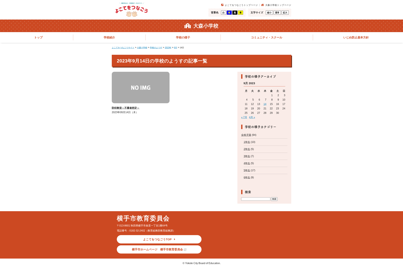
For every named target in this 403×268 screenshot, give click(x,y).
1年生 (247, 142)
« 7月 (244, 117)
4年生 (247, 163)
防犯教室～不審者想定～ (125, 108)
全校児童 (246, 135)
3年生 (247, 156)
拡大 (285, 12)
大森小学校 (206, 26)
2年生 (247, 149)
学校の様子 (183, 37)
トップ (38, 37)
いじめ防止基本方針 (356, 37)
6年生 (247, 177)
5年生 (247, 170)
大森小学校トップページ (278, 5)
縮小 (269, 12)
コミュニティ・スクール (266, 37)
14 (265, 104)
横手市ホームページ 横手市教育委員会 (157, 249)
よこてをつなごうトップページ (241, 5)
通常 (277, 12)
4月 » (252, 117)
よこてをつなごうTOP (157, 239)
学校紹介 (109, 37)
